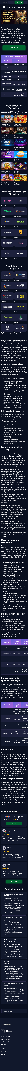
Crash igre (18, 112)
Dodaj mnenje (14, 823)
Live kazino (12, 112)
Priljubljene (4, 112)
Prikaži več (14, 881)
